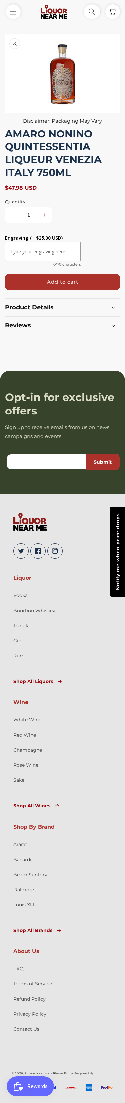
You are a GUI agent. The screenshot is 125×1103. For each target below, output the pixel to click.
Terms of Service (32, 984)
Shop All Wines (31, 806)
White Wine (27, 720)
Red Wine (24, 735)
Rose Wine (25, 765)
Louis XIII (23, 905)
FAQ (18, 969)
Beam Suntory (30, 875)
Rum (19, 656)
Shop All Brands (32, 930)
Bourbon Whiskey (34, 611)
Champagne (27, 750)
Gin (17, 641)
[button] (13, 11)
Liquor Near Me (37, 1073)
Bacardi (22, 860)
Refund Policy (29, 999)
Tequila (21, 626)
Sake (18, 780)
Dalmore (23, 890)
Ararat (20, 844)
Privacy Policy (29, 1014)
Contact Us (26, 1029)
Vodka (20, 595)
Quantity (15, 201)
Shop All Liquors (33, 681)
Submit (103, 462)
